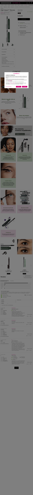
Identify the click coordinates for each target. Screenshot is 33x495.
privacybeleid (10, 80)
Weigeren (18, 86)
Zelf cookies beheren (8, 86)
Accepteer (24, 86)
